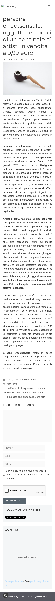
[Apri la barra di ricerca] (39, 6)
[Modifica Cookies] (5, 595)
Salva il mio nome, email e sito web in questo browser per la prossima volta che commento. (28, 474)
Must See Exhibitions (24, 379)
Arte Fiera (12, 384)
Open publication (14, 581)
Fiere (9, 379)
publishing (35, 581)
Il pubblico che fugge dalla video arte (26, 397)
